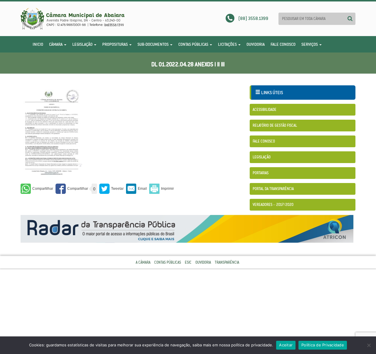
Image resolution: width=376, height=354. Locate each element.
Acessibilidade (264, 109)
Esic (188, 262)
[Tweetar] (111, 189)
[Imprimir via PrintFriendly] (161, 189)
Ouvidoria (255, 44)
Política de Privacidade (322, 345)
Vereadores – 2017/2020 (273, 204)
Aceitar (286, 345)
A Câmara (143, 262)
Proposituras (115, 44)
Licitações (228, 44)
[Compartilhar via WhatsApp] (37, 189)
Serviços (310, 44)
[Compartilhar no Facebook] (72, 189)
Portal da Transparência (273, 189)
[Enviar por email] (136, 189)
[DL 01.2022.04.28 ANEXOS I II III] (51, 133)
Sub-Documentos (153, 44)
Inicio (38, 44)
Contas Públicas (193, 44)
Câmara (56, 44)
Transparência (227, 262)
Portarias (260, 173)
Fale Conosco (283, 44)
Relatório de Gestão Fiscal (275, 125)
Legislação (82, 44)
